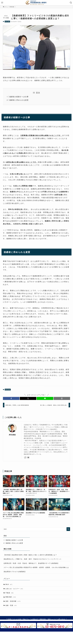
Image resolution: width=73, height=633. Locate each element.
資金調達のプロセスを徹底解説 (15, 571)
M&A (8, 584)
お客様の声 (34, 619)
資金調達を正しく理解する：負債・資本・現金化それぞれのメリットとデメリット (33, 559)
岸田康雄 (12, 435)
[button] (11, 398)
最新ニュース (52, 619)
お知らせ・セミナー (14, 589)
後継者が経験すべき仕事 (19, 96)
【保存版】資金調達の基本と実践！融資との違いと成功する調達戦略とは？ (30, 555)
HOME (10, 619)
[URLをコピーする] (62, 398)
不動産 (9, 593)
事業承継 (7, 21)
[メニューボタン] (2, 3)
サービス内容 (17, 619)
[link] (25, 457)
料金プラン (26, 619)
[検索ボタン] (71, 3)
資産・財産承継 (13, 601)
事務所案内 (43, 619)
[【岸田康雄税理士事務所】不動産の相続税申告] (36, 2)
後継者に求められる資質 (19, 100)
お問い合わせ (62, 619)
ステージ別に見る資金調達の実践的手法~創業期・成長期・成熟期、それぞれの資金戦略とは (36, 567)
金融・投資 (11, 605)
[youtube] (28, 457)
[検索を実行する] (68, 529)
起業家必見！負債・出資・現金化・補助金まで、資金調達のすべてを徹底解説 (31, 563)
